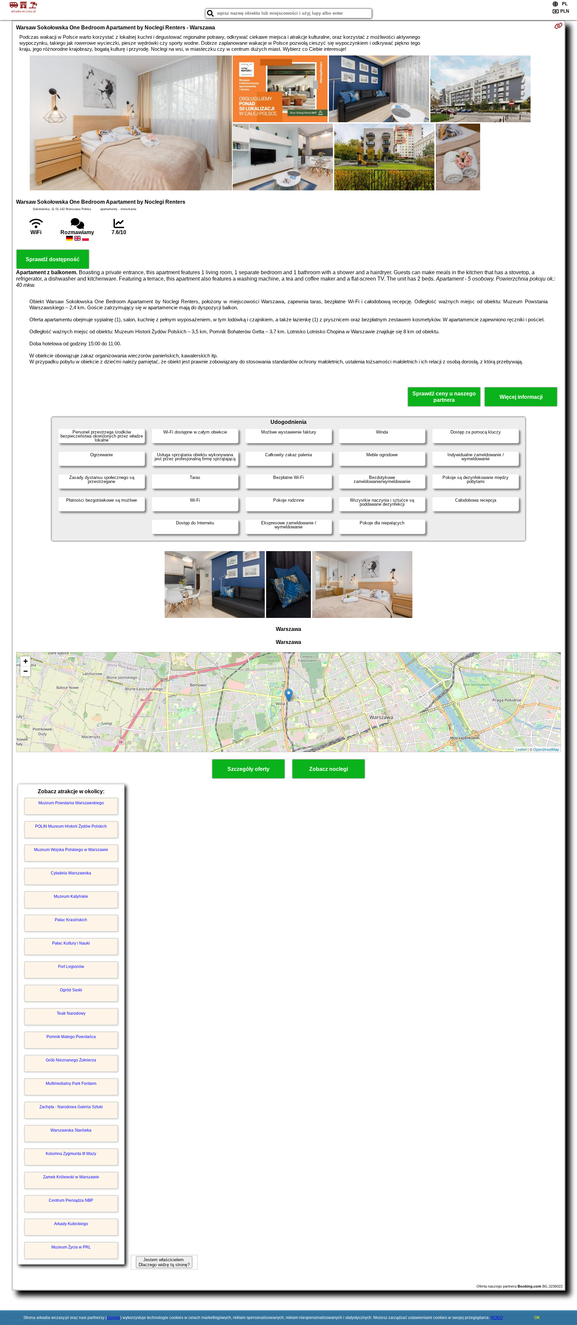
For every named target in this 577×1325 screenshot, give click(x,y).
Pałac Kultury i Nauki (71, 943)
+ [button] (25, 661)
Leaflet (521, 749)
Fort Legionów (71, 966)
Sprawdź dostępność (52, 259)
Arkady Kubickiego (71, 1223)
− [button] (25, 671)
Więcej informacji (521, 397)
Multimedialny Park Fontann (71, 1083)
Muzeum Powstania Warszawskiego (71, 803)
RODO (497, 1317)
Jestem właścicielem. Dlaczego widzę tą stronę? (164, 1262)
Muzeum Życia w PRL (71, 1247)
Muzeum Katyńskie (71, 896)
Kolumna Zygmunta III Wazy (71, 1153)
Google (113, 1317)
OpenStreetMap (546, 749)
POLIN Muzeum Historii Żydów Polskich (71, 826)
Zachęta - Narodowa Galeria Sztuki (71, 1107)
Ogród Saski (71, 990)
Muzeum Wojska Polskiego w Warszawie (71, 849)
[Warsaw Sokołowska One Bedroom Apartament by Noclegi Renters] (131, 123)
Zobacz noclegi (328, 769)
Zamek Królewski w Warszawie (71, 1177)
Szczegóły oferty (248, 769)
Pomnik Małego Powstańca (71, 1036)
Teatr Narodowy (71, 1013)
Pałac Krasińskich (71, 920)
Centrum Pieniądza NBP (71, 1200)
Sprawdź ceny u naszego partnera (444, 397)
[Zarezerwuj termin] (558, 26)
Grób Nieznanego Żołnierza (71, 1060)
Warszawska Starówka (70, 1130)
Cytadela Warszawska (71, 873)
